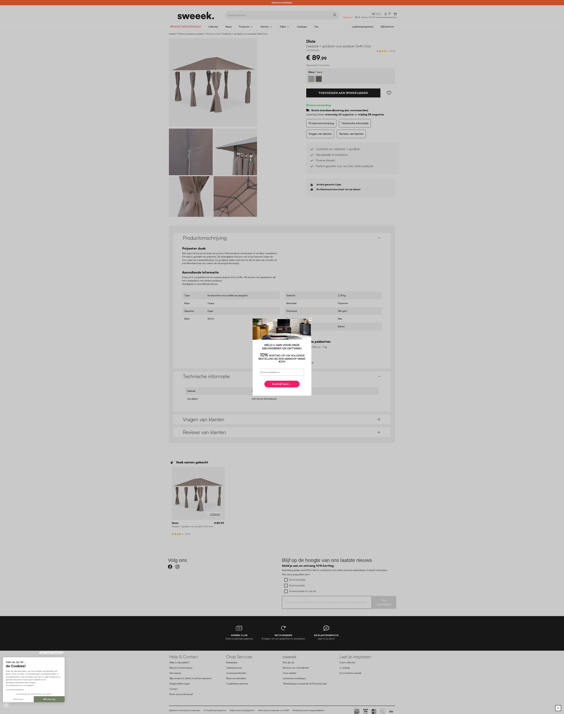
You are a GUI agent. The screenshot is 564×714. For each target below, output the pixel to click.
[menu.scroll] (558, 708)
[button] (6, 704)
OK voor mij (49, 699)
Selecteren (18, 699)
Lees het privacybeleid (15, 690)
